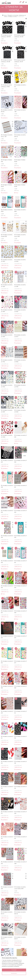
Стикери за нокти (12, 16)
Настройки (14, 973)
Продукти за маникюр (13, 15)
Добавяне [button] (4, 43)
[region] (14, 966)
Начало (5, 15)
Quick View (12, 26)
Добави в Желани (12, 22)
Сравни (12, 24)
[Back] (2, 7)
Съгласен (14, 969)
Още (17, 192)
